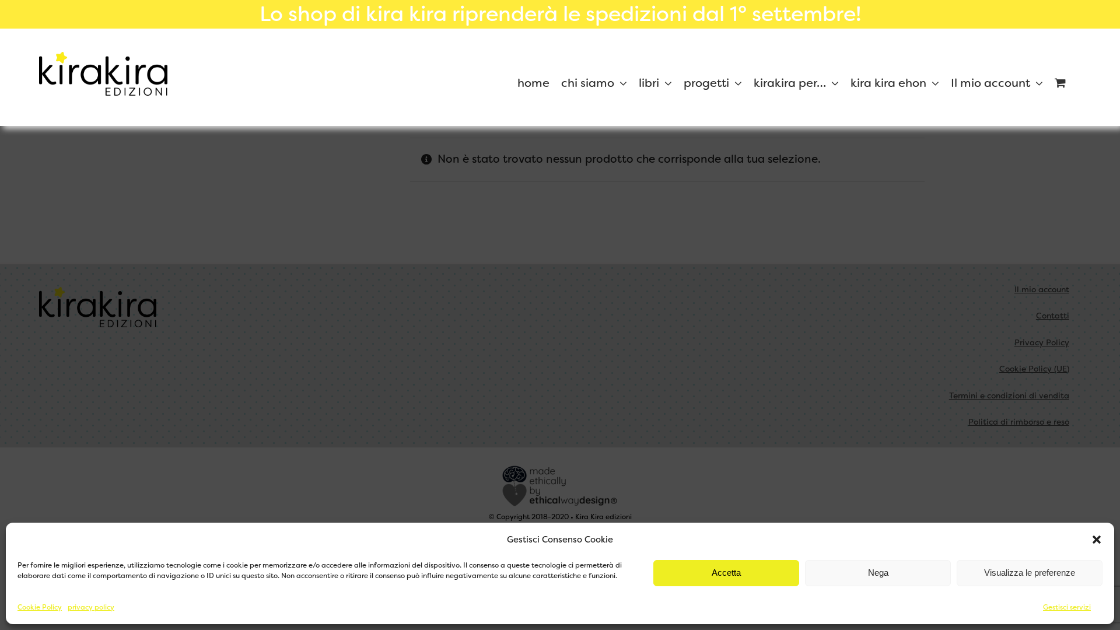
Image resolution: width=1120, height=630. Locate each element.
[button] (1096, 539)
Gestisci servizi (1067, 607)
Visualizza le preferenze (1029, 573)
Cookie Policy (40, 607)
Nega (878, 573)
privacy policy (91, 607)
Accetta (726, 573)
